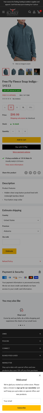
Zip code (5, 237)
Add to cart (21, 140)
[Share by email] (39, 172)
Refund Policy (7, 261)
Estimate (9, 251)
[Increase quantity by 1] (25, 131)
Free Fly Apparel (9, 95)
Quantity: (5, 131)
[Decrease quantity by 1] (13, 131)
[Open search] (29, 12)
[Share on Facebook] (26, 172)
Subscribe (21, 408)
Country (5, 215)
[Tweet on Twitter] (34, 172)
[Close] (40, 375)
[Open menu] (3, 12)
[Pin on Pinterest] (30, 172)
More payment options (21, 152)
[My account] (34, 12)
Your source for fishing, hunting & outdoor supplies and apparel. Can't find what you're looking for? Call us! (21, 3)
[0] (38, 12)
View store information (14, 165)
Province (5, 226)
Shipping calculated (17, 118)
